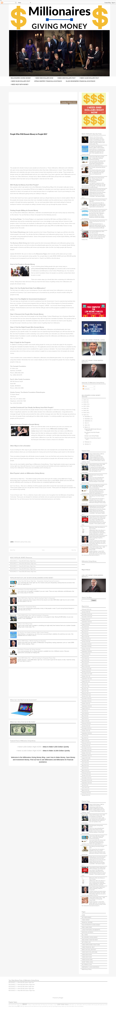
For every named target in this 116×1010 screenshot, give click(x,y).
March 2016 (85, 721)
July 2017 (84, 683)
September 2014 (86, 755)
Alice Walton (72, 1006)
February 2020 (85, 609)
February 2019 (85, 639)
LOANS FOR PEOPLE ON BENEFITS (91, 930)
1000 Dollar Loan (73, 1004)
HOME (83, 915)
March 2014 (85, 770)
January (87, 444)
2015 (84, 410)
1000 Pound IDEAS (86, 1004)
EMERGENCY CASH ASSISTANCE (90, 967)
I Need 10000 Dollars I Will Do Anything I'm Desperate (32, 641)
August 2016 (85, 708)
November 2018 (86, 646)
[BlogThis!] (16, 539)
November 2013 (86, 780)
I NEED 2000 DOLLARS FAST (66, 78)
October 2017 (85, 676)
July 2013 (84, 785)
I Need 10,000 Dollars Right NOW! (28, 751)
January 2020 (85, 612)
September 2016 (86, 706)
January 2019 (85, 641)
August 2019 (85, 624)
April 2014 (84, 768)
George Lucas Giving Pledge (91, 436)
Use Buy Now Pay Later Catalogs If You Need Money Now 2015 (97, 211)
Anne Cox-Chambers (79, 1006)
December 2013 (86, 778)
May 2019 (84, 631)
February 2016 (85, 723)
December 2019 (86, 614)
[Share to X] (19, 539)
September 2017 (86, 678)
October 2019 (85, 619)
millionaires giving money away (22, 541)
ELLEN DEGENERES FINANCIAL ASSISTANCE (80, 81)
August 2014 (85, 758)
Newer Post (12, 550)
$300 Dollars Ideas (18, 1004)
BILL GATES (85, 934)
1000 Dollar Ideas (63, 1004)
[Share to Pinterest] (23, 539)
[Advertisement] (43, 97)
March (86, 427)
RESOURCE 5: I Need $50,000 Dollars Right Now (23, 571)
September (87, 420)
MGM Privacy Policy (87, 969)
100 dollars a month (52, 1004)
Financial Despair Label (16, 495)
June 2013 (84, 787)
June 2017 (84, 686)
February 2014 (85, 773)
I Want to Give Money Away (25, 624)
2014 (84, 412)
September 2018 (86, 651)
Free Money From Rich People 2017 (27, 589)
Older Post (74, 550)
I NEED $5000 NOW (87, 954)
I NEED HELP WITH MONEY (19, 84)
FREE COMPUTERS (87, 927)
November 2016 (86, 701)
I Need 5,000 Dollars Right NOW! (29, 747)
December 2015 (86, 728)
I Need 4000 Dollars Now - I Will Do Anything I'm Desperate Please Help (36, 658)
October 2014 (85, 753)
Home (43, 550)
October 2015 (85, 730)
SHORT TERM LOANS (87, 962)
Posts (85, 386)
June (86, 425)
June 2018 (84, 659)
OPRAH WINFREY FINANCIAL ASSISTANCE (48, 81)
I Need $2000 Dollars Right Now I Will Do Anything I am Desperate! (97, 517)
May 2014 (84, 765)
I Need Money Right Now (17, 478)
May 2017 (84, 688)
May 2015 (84, 738)
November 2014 (86, 750)
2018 (84, 404)
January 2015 (85, 745)
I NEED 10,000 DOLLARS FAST (89, 78)
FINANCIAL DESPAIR (87, 922)
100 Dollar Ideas (44, 1004)
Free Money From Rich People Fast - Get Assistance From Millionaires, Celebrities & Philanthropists (96, 179)
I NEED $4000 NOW (87, 957)
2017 (84, 406)
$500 (25, 1004)
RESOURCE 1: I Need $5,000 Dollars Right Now (23, 561)
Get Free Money (15, 486)
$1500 (12, 1004)
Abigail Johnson (58, 1006)
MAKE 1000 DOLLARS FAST (89, 949)
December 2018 (86, 644)
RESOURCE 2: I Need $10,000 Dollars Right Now (23, 563)
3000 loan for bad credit (39, 1006)
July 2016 (84, 711)
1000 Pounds (94, 1004)
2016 (84, 408)
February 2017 (85, 693)
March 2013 (85, 790)
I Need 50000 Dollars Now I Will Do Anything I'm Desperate (33, 615)
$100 (10, 1004)
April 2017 (84, 691)
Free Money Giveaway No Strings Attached (29, 649)
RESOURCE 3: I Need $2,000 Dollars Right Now (23, 566)
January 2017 (85, 696)
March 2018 (85, 666)
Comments (86, 389)
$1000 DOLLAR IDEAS (87, 932)
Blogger (61, 997)
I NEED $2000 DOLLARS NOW (89, 952)
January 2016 (85, 726)
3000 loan (22, 1006)
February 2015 (85, 743)
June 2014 (84, 763)
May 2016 (84, 716)
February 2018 (85, 669)
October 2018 (85, 649)
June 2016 (84, 713)
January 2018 (85, 671)
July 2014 (84, 760)
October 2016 (85, 703)
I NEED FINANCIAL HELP (88, 947)
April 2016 (84, 718)
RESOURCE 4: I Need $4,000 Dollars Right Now (23, 569)
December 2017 (86, 673)
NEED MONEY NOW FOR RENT (90, 939)
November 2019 (86, 616)
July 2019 (84, 626)
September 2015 (86, 733)
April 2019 (84, 634)
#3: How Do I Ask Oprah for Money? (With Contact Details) (33, 632)
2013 (84, 414)
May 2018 (84, 661)
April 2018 (84, 664)
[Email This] (14, 539)
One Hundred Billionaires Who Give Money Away (96, 232)
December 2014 (86, 748)
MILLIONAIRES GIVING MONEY (21, 78)
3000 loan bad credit (29, 1006)
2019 (84, 402)
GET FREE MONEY (86, 917)
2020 (84, 400)
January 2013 (85, 795)
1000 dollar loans (101, 1004)
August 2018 (85, 654)
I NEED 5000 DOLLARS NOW (44, 78)
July (86, 423)
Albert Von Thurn (65, 1006)
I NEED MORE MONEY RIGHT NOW (91, 944)
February (87, 442)
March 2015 (85, 740)
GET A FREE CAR (86, 942)
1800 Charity (14, 1006)
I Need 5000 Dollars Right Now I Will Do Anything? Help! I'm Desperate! (36, 598)
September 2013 (86, 782)
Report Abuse (86, 569)
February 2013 (85, 792)
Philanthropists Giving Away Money (27, 606)
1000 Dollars (79, 1004)
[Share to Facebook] (21, 539)
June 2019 (84, 629)
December (87, 416)
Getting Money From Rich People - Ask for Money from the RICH (97, 190)
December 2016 (86, 698)
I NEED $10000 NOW (87, 959)
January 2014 (85, 775)
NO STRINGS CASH (87, 964)
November (87, 418)
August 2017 (85, 681)
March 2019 (85, 636)
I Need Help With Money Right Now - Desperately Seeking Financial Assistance (38, 581)
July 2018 (84, 656)
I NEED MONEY (86, 920)
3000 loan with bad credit (49, 1006)
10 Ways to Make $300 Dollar (34, 1004)
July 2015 (84, 735)
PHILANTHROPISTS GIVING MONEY (91, 925)
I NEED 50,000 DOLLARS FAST (20, 81)
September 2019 (86, 621)
